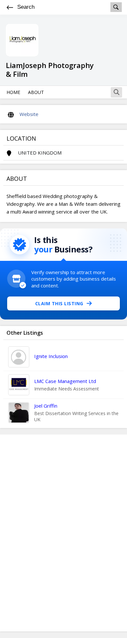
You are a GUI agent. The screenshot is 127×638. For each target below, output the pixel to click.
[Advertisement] (63, 533)
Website (29, 114)
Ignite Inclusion (51, 356)
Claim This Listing (59, 303)
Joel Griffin (45, 405)
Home (13, 92)
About (36, 92)
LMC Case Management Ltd (65, 381)
